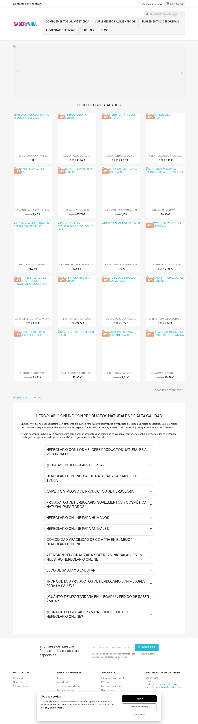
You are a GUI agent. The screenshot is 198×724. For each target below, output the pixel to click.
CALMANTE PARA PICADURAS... (165, 318)
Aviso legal (62, 682)
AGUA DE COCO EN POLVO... (121, 318)
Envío (60, 678)
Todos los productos (169, 390)
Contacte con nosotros (27, 4)
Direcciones (107, 690)
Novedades (19, 682)
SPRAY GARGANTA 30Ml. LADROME (33, 210)
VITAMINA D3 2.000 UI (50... (165, 373)
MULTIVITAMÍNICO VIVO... (165, 210)
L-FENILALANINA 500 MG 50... (33, 264)
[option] (99, 70)
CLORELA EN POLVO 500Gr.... (77, 210)
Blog (104, 30)
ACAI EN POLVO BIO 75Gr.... (77, 155)
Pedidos (105, 682)
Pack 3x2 (88, 30)
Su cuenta (108, 672)
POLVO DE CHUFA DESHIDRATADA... (77, 264)
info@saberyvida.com (170, 687)
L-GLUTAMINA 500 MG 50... (121, 373)
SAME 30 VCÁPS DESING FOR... (77, 373)
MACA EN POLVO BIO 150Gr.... (77, 318)
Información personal (112, 678)
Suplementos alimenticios (115, 21)
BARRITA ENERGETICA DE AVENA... (33, 318)
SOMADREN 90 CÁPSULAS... (121, 155)
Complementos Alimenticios (67, 21)
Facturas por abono (111, 686)
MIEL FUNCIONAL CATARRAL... (33, 155)
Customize (139, 714)
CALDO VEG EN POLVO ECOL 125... (165, 264)
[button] (26, 70)
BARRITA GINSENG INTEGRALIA (121, 264)
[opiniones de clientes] (99, 397)
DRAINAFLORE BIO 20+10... (32, 373)
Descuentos (19, 678)
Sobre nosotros (65, 690)
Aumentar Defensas (60, 30)
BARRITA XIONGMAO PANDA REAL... (121, 210)
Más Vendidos (20, 686)
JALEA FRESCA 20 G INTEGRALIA (165, 155)
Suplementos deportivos (161, 21)
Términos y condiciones (69, 686)
